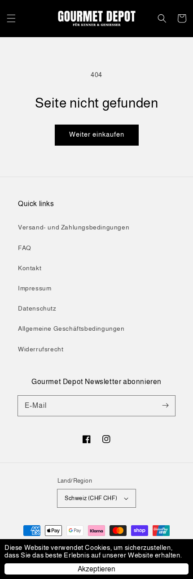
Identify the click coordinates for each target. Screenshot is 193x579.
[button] (11, 18)
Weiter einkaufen (96, 134)
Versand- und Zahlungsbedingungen (73, 227)
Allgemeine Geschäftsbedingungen (71, 328)
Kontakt (29, 268)
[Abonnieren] (165, 405)
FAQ (24, 247)
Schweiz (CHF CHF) (91, 498)
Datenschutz (37, 308)
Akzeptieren (96, 569)
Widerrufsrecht (40, 349)
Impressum (34, 288)
